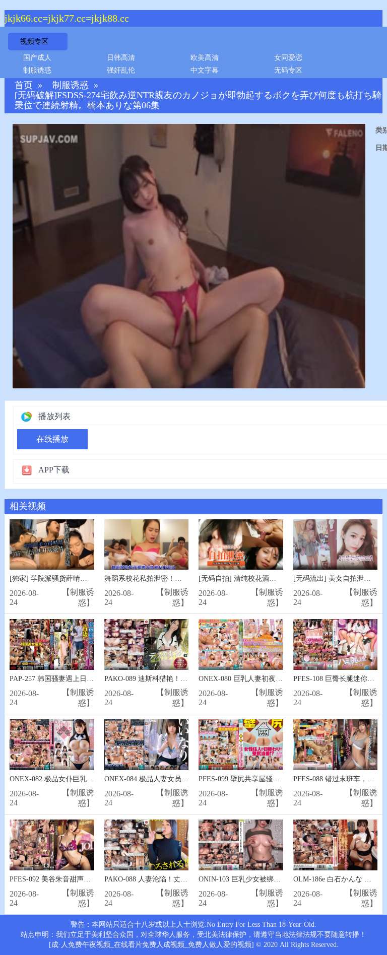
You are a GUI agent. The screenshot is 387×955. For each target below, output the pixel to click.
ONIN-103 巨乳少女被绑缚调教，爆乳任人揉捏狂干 (278, 879)
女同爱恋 (288, 57)
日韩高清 (121, 57)
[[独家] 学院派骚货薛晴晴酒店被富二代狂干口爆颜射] (52, 544)
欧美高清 (204, 57)
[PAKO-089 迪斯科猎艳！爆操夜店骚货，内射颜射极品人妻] (146, 644)
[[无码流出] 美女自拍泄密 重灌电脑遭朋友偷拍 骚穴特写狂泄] (335, 544)
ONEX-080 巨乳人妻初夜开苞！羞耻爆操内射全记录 (279, 679)
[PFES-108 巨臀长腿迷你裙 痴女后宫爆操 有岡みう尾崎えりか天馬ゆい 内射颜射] (335, 644)
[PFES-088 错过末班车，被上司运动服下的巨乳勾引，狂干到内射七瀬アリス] (335, 744)
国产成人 (37, 57)
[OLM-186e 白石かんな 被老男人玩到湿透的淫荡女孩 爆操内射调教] (335, 845)
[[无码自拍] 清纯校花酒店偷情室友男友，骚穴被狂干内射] (241, 544)
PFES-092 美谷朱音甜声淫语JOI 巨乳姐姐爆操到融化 (91, 879)
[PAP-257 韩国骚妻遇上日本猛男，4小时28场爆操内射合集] (52, 644)
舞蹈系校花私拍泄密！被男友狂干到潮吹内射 (174, 578)
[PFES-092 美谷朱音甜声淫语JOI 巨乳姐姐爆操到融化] (52, 845)
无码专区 (288, 70)
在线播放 (52, 439)
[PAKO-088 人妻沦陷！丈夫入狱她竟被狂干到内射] (146, 845)
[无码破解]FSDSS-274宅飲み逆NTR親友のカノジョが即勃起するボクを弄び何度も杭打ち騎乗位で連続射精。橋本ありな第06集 (198, 100)
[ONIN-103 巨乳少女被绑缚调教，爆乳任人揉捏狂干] (241, 845)
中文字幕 (204, 70)
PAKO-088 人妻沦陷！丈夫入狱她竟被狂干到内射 (181, 879)
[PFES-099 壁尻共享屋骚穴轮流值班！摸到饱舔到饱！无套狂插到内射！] (241, 744)
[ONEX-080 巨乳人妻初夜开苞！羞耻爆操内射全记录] (241, 644)
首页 (24, 85)
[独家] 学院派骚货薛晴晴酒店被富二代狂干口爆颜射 (91, 578)
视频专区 (34, 41)
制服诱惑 (37, 70)
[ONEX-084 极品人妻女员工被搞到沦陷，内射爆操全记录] (146, 744)
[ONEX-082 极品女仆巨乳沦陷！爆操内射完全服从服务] (52, 744)
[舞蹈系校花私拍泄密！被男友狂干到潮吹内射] (146, 544)
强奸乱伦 (121, 70)
